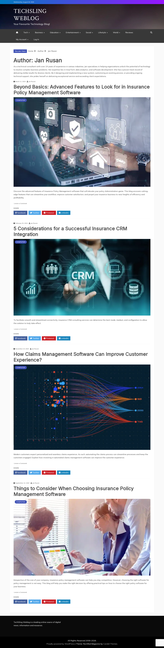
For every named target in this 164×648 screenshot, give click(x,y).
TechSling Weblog (30, 14)
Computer (20, 100)
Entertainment (72, 32)
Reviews (129, 32)
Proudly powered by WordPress (60, 644)
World (115, 32)
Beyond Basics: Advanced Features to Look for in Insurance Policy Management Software (82, 89)
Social (88, 32)
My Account (21, 39)
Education (54, 32)
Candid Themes (110, 644)
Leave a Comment (20, 203)
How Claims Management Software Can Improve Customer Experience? (81, 357)
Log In (36, 39)
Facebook (21, 213)
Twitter (35, 213)
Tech (25, 32)
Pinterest (50, 213)
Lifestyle (102, 32)
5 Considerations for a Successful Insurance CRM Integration (70, 231)
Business (39, 32)
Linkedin (64, 213)
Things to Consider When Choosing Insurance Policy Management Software (74, 491)
